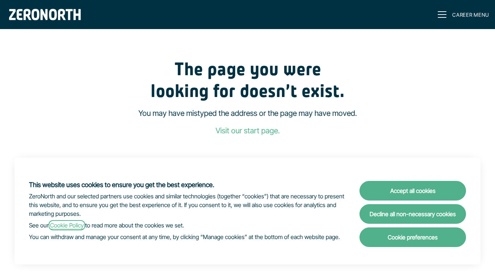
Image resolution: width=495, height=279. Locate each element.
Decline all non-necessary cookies (413, 214)
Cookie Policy (67, 225)
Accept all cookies (413, 190)
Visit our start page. (248, 130)
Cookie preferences (413, 237)
